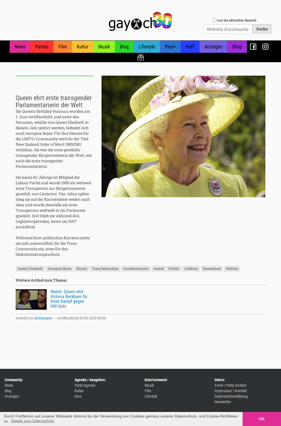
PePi (190, 47)
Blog (124, 47)
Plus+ (170, 47)
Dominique (43, 318)
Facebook (253, 47)
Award (158, 268)
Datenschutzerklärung (231, 396)
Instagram (265, 47)
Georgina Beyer (60, 268)
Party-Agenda (85, 385)
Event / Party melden (230, 385)
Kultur (82, 47)
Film (62, 47)
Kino (78, 396)
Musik (104, 47)
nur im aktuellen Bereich (237, 20)
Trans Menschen (105, 268)
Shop (237, 47)
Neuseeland (212, 268)
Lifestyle (147, 47)
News (20, 47)
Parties (42, 47)
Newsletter (140, 57)
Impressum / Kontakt (231, 391)
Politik (173, 268)
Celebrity (191, 268)
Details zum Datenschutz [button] (32, 421)
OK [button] (262, 419)
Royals (81, 268)
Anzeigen (213, 47)
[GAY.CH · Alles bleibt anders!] (140, 21)
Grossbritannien (136, 268)
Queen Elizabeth (30, 268)
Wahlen (232, 268)
